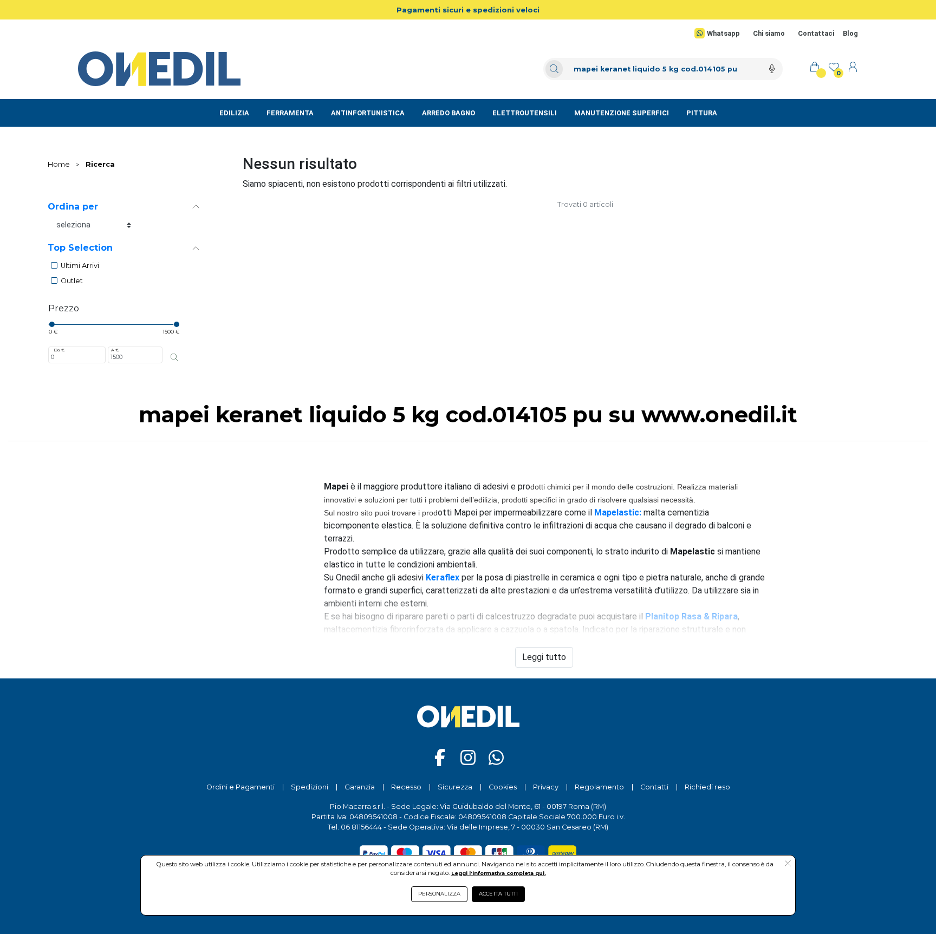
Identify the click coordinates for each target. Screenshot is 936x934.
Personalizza (439, 894)
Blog (850, 33)
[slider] (51, 324)
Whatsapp (723, 33)
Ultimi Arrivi (80, 266)
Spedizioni (309, 787)
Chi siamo (769, 33)
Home (59, 164)
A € (115, 349)
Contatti (654, 787)
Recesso (406, 787)
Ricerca (100, 164)
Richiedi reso (707, 787)
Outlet (72, 281)
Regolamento (599, 787)
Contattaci (816, 33)
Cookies (503, 787)
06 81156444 (361, 827)
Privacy (545, 787)
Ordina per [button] (73, 206)
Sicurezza (455, 787)
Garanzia (359, 787)
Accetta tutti (498, 894)
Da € (59, 349)
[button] (788, 864)
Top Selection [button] (80, 248)
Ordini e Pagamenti (240, 787)
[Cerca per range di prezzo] (173, 357)
